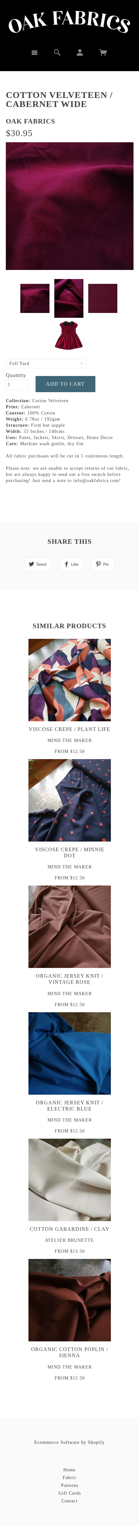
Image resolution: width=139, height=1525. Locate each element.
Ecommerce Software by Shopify (69, 1442)
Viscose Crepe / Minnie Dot (69, 852)
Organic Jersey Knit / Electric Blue (69, 1106)
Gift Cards (70, 1493)
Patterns (69, 1485)
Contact (69, 1500)
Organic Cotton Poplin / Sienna (69, 1352)
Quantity (16, 375)
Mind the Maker (70, 740)
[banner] (69, 22)
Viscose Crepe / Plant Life (69, 729)
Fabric (69, 1477)
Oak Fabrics (30, 121)
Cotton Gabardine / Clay (70, 1229)
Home (69, 1469)
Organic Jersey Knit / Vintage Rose (69, 979)
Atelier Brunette (69, 1240)
